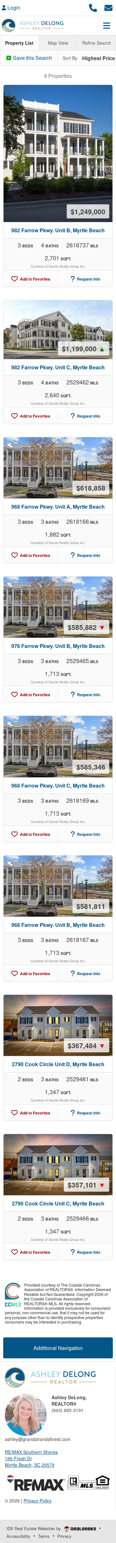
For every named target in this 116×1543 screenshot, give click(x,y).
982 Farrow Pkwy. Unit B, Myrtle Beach (58, 230)
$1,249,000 (88, 211)
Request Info (88, 279)
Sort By (70, 58)
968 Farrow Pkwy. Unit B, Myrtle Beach (58, 925)
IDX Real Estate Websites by (34, 1528)
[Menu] (106, 25)
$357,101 (86, 1184)
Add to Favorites (34, 279)
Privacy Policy (38, 1500)
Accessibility (18, 1536)
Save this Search (32, 57)
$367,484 (86, 1045)
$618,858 (90, 488)
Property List (19, 43)
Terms (44, 1536)
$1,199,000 (83, 348)
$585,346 (90, 767)
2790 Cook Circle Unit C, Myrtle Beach (58, 1203)
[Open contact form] (108, 7)
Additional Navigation (58, 1348)
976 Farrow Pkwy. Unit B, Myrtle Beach (58, 646)
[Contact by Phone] (93, 7)
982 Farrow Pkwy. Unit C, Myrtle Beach (58, 367)
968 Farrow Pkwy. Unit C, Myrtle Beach (58, 785)
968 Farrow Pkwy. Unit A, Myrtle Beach (58, 506)
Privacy (64, 1536)
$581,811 (90, 906)
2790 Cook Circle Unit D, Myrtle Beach (58, 1064)
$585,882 (86, 627)
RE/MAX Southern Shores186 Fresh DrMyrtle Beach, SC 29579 (31, 1458)
